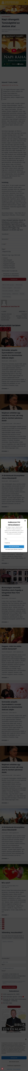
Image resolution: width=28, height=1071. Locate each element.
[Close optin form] (25, 521)
